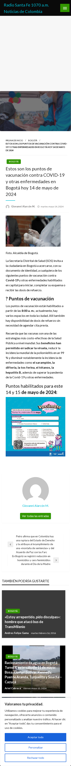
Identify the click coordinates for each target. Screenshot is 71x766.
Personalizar (35, 747)
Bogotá (32, 140)
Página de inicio (14, 140)
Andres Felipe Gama (17, 632)
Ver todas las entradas (35, 516)
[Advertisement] (35, 53)
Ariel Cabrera (13, 688)
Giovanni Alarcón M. (23, 206)
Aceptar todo (36, 737)
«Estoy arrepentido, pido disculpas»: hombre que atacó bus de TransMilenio (32, 622)
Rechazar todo (35, 757)
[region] (35, 732)
